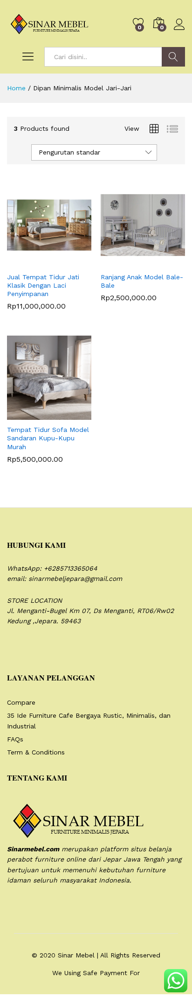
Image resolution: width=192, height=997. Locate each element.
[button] (26, 261)
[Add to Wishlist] (69, 261)
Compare (21, 702)
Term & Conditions (36, 752)
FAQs (15, 739)
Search (173, 57)
